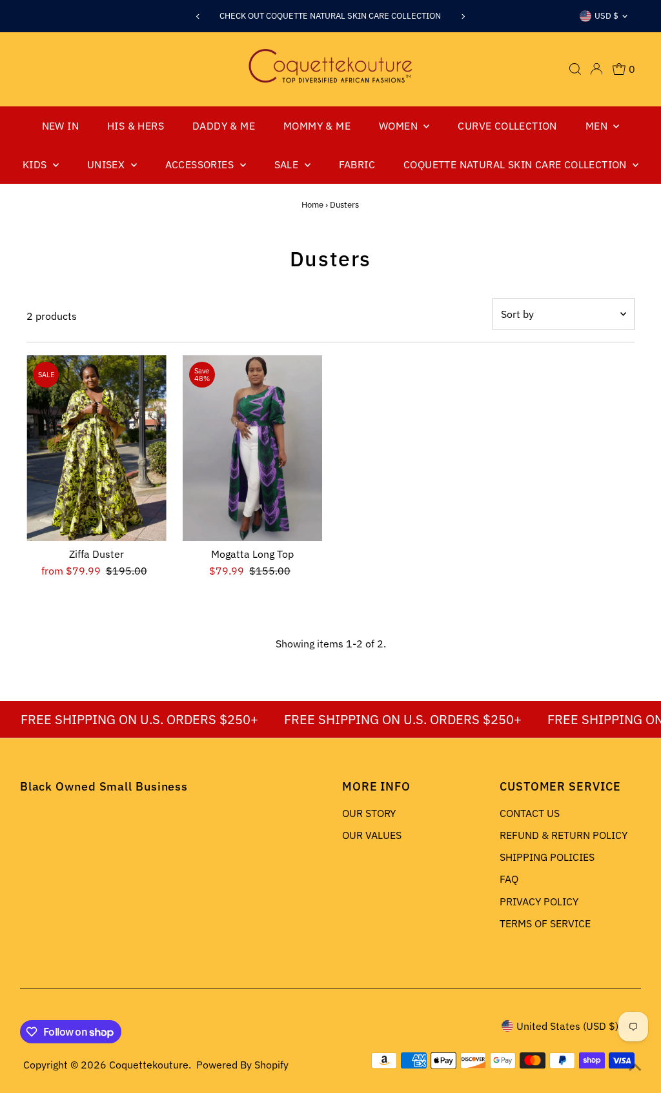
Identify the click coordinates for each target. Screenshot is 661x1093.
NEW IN (60, 125)
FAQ (509, 878)
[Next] (463, 16)
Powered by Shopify (242, 1064)
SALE (287, 164)
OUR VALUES (372, 835)
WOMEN (399, 125)
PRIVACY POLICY (539, 901)
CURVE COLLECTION (507, 125)
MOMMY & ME (317, 125)
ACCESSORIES (201, 164)
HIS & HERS (135, 125)
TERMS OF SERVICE (545, 923)
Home (312, 204)
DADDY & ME (223, 125)
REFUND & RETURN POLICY (563, 835)
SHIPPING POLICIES (547, 857)
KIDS (36, 164)
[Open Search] (575, 69)
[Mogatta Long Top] (253, 448)
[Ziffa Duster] (96, 448)
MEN (598, 125)
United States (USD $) (567, 1025)
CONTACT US (530, 813)
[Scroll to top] (635, 1067)
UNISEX (107, 164)
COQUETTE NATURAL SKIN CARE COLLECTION (516, 164)
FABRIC (357, 164)
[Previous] (197, 16)
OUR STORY (369, 813)
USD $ (606, 15)
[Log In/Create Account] (596, 69)
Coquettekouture (148, 1064)
